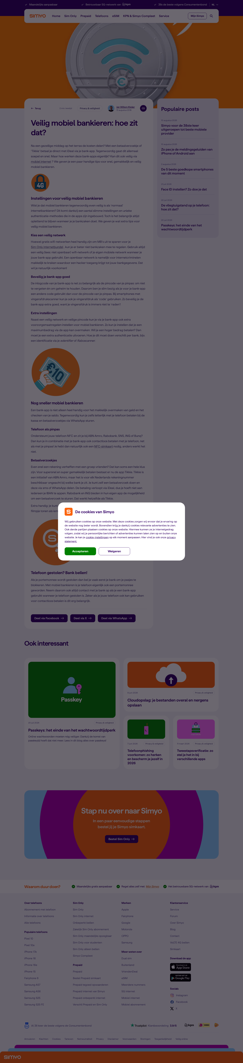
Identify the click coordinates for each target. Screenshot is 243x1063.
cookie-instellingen (97, 537)
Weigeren (114, 551)
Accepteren (80, 551)
